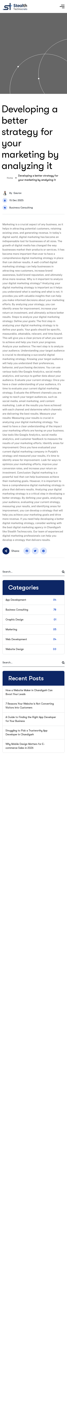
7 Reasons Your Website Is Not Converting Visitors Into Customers (30, 705)
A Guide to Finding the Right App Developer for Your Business (31, 719)
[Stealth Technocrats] (14, 6)
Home (10, 178)
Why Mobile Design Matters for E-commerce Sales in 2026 (25, 746)
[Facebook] (26, 550)
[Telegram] (43, 550)
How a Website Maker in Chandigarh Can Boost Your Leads (29, 692)
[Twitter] (35, 550)
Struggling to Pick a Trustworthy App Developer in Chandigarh (26, 732)
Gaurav (17, 193)
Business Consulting (21, 207)
